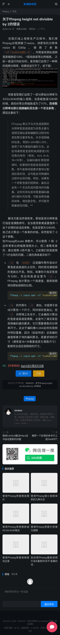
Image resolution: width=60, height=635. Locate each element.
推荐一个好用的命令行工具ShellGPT (45, 437)
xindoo (18, 410)
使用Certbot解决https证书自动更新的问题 (15, 437)
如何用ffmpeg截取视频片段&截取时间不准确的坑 (44, 561)
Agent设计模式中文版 (32, 365)
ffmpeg (5, 11)
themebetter (43, 621)
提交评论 (49, 604)
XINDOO (30, 4)
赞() (41, 29)
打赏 (38, 373)
